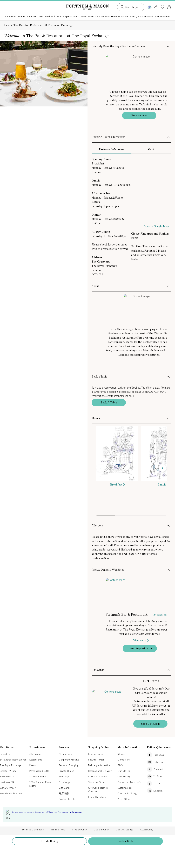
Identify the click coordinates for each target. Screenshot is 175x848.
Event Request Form (140, 648)
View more (139, 640)
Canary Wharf (8, 787)
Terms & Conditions (33, 829)
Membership (65, 754)
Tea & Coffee (79, 16)
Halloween (10, 16)
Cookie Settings (124, 829)
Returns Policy (95, 754)
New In (21, 16)
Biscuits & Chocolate (99, 16)
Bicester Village (8, 770)
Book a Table (125, 841)
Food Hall (50, 16)
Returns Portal (96, 759)
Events (32, 765)
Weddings (64, 776)
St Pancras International (13, 759)
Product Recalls (67, 799)
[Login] (155, 6)
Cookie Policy (101, 829)
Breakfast (116, 484)
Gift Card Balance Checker (98, 789)
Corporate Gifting (69, 759)
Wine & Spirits (64, 16)
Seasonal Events (37, 776)
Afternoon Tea (37, 754)
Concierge (64, 782)
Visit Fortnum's (162, 16)
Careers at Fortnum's (129, 782)
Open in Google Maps (157, 226)
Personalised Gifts (39, 770)
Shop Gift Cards (150, 724)
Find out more (76, 812)
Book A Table (109, 402)
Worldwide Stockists (11, 793)
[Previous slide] (100, 468)
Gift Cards (64, 787)
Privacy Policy (79, 829)
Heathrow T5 (7, 776)
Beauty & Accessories (141, 16)
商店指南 (64, 793)
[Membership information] (149, 6)
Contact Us (124, 759)
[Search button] (122, 7)
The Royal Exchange (10, 765)
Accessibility (146, 829)
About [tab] (151, 149)
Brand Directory (97, 797)
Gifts (40, 16)
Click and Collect (97, 776)
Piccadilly (5, 754)
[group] (117, 471)
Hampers (31, 16)
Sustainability (125, 787)
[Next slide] (162, 468)
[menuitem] (10, 16)
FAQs (120, 765)
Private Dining (49, 841)
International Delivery (100, 770)
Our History (124, 776)
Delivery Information (99, 765)
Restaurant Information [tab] (111, 149)
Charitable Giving (127, 793)
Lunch (162, 484)
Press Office (124, 799)
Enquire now (139, 115)
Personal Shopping (69, 765)
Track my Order (97, 782)
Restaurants (35, 759)
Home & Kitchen (120, 16)
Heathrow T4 (7, 782)
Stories (121, 754)
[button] (169, 7)
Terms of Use (58, 829)
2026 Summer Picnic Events (40, 784)
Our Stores (124, 770)
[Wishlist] (162, 7)
